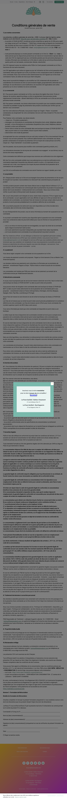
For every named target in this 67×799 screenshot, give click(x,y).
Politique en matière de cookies (20, 797)
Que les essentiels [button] (51, 795)
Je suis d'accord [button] (60, 795)
